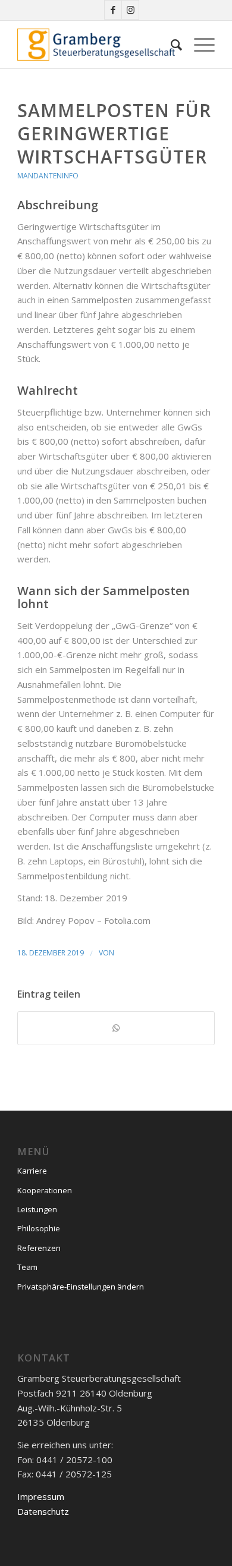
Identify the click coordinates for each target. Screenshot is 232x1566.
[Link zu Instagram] (130, 10)
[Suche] (170, 44)
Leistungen (37, 1209)
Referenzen (39, 1248)
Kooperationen (44, 1190)
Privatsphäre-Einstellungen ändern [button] (80, 1286)
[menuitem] (170, 44)
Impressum (40, 1496)
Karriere (32, 1170)
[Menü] (198, 44)
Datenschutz (43, 1511)
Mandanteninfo (48, 176)
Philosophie (38, 1228)
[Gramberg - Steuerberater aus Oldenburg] (96, 44)
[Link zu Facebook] (113, 10)
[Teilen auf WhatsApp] (116, 1028)
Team (27, 1267)
